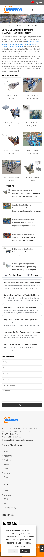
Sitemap (7, 495)
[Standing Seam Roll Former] (7, 208)
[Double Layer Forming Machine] (7, 267)
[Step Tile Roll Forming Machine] (11, 173)
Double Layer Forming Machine (23, 264)
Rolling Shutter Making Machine (23, 220)
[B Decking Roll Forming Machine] (11, 118)
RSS (6, 499)
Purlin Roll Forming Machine (22, 190)
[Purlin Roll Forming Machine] (32, 173)
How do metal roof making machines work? (22, 283)
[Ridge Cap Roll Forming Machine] (7, 238)
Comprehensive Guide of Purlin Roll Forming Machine (22, 295)
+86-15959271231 (12, 434)
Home (4, 26)
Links (6, 491)
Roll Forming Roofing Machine (22, 249)
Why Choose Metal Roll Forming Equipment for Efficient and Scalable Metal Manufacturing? (22, 320)
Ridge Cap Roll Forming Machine (23, 234)
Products (11, 26)
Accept (24, 551)
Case (6, 469)
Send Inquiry (9, 473)
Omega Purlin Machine (15, 46)
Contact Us (8, 477)
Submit (22, 405)
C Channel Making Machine (28, 26)
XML (6, 503)
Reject (12, 551)
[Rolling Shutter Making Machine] (7, 223)
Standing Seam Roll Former (21, 205)
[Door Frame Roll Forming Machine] (32, 91)
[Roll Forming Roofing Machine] (7, 253)
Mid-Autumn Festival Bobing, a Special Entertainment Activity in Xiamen (22, 307)
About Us (8, 456)
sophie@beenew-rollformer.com (20, 440)
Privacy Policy (19, 546)
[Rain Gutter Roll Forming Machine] (32, 146)
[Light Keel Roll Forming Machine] (11, 146)
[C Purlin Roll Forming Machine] (11, 91)
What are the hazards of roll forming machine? (22, 344)
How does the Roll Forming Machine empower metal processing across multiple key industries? (22, 332)
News (6, 464)
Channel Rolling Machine (16, 44)
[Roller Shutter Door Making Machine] (32, 118)
